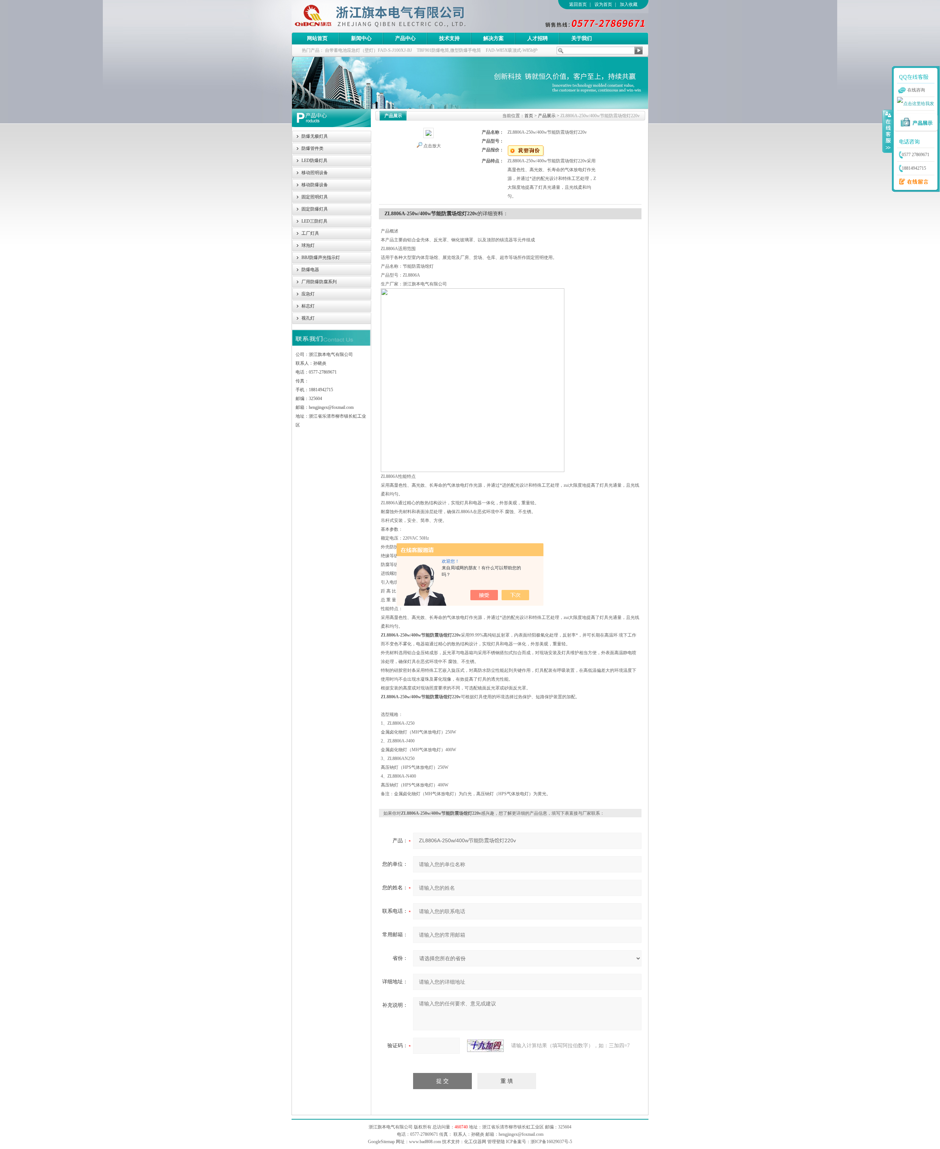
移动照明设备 (314, 172)
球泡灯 (308, 245)
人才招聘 (537, 38)
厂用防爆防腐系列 (319, 281)
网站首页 (317, 38)
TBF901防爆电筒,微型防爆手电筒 (449, 50)
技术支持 (449, 38)
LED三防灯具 (314, 221)
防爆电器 (310, 269)
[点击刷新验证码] (485, 1046)
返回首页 (578, 4)
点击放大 (432, 145)
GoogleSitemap (381, 1141)
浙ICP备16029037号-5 (551, 1141)
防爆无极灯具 (314, 136)
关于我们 (581, 38)
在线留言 (911, 181)
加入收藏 (628, 4)
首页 (528, 115)
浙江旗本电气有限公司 (393, 16)
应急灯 (308, 293)
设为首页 (603, 4)
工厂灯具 (310, 233)
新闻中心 (361, 38)
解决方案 (493, 38)
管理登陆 (496, 1141)
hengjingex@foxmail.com (521, 1134)
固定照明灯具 (314, 196)
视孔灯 (308, 318)
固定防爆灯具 (314, 209)
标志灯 (308, 306)
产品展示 (547, 115)
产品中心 (405, 38)
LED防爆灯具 (314, 160)
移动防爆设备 (314, 184)
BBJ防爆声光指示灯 (320, 257)
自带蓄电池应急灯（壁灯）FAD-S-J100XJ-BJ (368, 50)
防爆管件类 (312, 148)
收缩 (887, 131)
